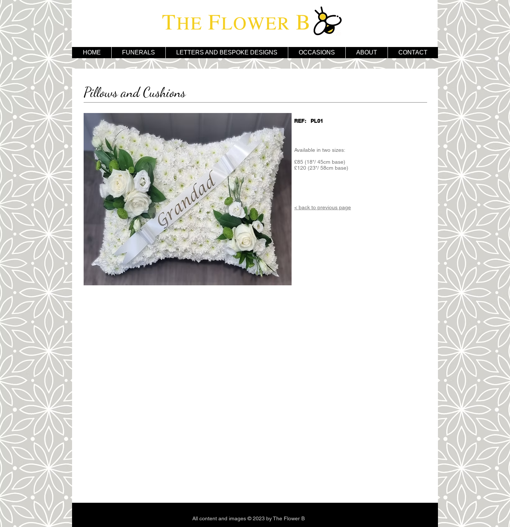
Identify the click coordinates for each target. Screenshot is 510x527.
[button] (226, 52)
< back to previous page (322, 207)
